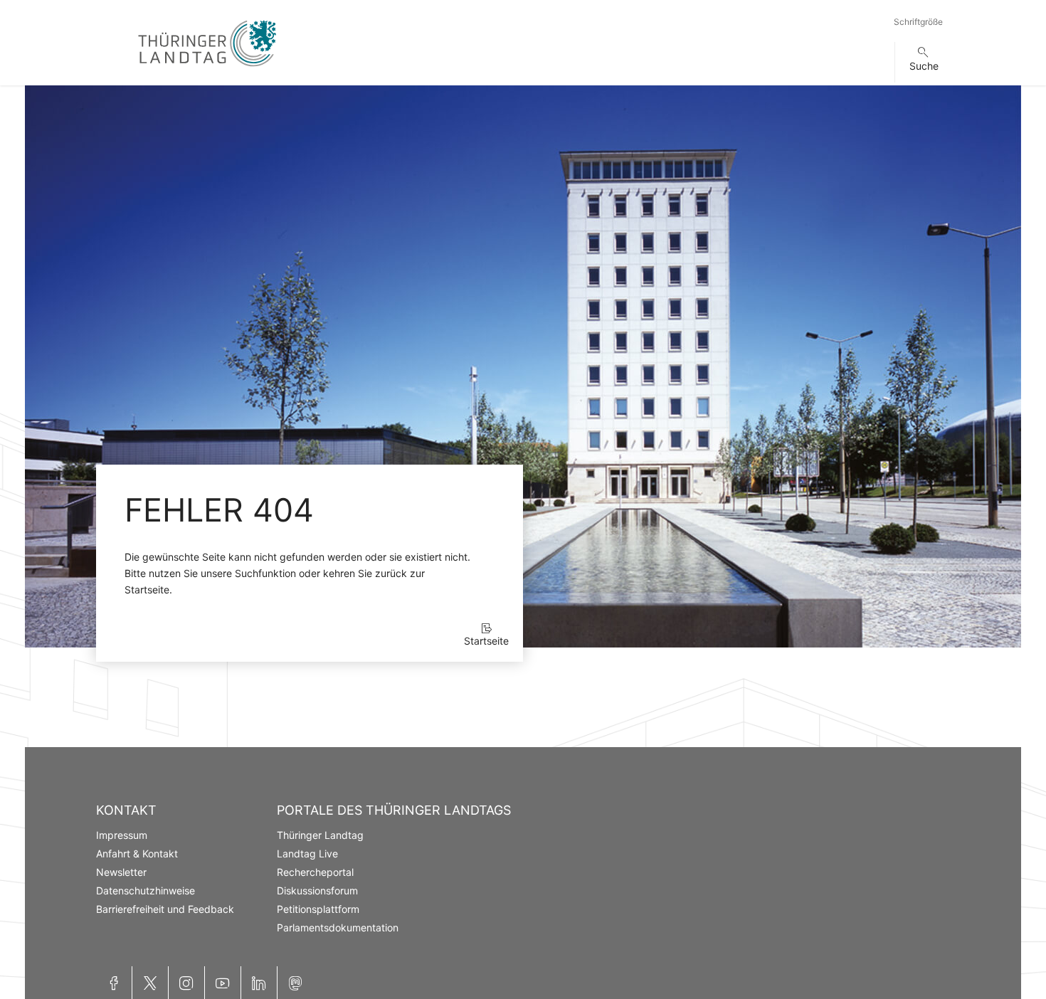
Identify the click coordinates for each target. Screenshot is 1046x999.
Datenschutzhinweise (145, 890)
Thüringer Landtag (320, 835)
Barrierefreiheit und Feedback (165, 909)
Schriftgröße (918, 21)
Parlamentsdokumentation (337, 927)
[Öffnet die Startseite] (207, 69)
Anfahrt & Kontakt (137, 853)
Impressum (121, 835)
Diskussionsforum (317, 890)
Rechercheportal (315, 872)
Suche (924, 66)
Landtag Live (307, 853)
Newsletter (121, 872)
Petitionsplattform (318, 909)
